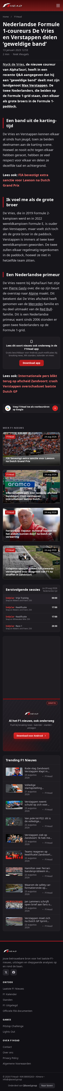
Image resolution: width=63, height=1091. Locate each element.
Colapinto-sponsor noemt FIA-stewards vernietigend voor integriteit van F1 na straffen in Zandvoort (30, 571)
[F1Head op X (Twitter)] (6, 972)
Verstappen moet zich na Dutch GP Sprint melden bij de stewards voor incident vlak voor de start (38, 920)
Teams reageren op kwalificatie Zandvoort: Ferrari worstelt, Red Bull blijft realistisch (38, 853)
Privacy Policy (10, 1058)
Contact (7, 1047)
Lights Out (9, 1031)
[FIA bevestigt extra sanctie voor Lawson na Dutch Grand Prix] (31, 449)
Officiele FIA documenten (17, 1010)
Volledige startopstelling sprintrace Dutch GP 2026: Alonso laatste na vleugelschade (38, 786)
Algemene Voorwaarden (17, 1063)
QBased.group (30, 1085)
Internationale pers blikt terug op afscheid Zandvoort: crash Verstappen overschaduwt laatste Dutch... (31, 496)
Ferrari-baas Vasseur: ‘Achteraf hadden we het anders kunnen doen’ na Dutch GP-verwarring (31, 533)
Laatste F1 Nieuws (13, 988)
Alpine (33, 293)
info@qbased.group (12, 1079)
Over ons (8, 1052)
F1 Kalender (10, 994)
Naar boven (47, 1085)
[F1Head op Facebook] (13, 972)
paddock (9, 106)
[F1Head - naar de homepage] (12, 5)
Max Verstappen (34, 85)
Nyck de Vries (13, 64)
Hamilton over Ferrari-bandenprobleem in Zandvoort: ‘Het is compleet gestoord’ (38, 870)
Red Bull (46, 309)
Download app (31, 363)
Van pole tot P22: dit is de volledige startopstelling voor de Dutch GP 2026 (38, 820)
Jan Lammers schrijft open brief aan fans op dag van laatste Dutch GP (38, 903)
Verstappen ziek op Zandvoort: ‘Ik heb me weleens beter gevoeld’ (38, 836)
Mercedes (36, 304)
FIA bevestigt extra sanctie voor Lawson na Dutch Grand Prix (26, 180)
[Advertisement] (31, 671)
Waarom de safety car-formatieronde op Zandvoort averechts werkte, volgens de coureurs (38, 886)
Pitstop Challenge (13, 1026)
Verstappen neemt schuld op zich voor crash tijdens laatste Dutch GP (36, 803)
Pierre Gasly (18, 288)
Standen (8, 999)
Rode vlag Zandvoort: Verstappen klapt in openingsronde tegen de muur (37, 770)
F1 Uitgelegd (10, 1005)
